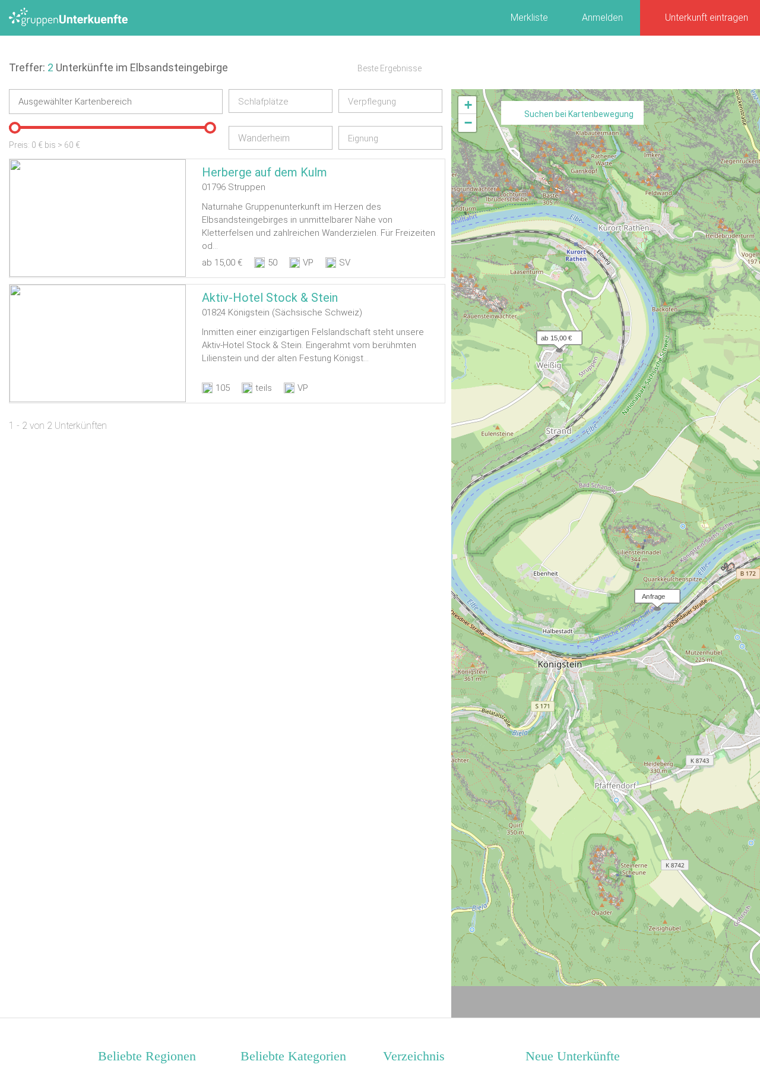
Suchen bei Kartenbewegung (579, 114)
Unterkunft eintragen (706, 17)
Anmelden (602, 17)
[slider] (15, 128)
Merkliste (529, 17)
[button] (556, 335)
